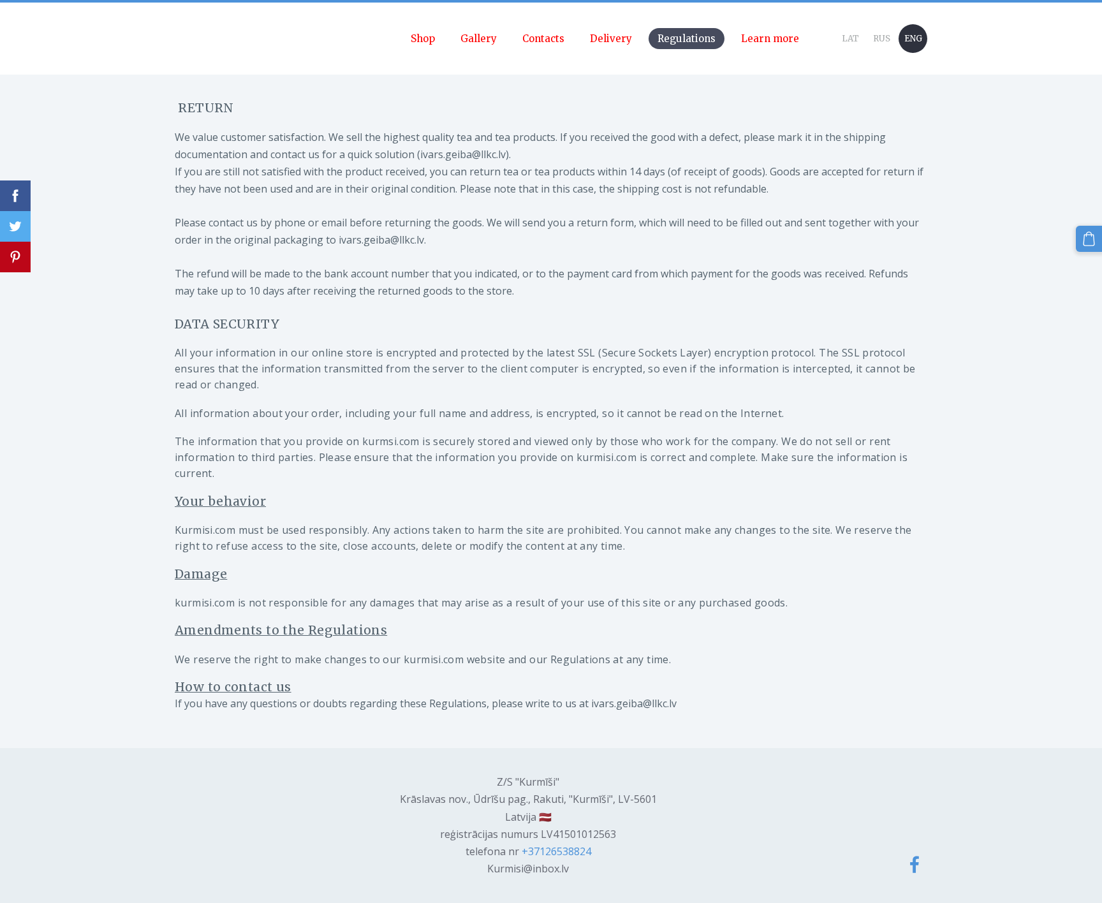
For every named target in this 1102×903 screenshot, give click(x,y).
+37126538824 (556, 851)
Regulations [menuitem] (687, 39)
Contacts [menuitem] (543, 39)
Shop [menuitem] (423, 39)
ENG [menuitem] (913, 38)
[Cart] (1089, 239)
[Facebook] (914, 864)
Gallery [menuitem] (478, 39)
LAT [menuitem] (850, 38)
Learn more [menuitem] (770, 39)
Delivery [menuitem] (611, 39)
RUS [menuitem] (881, 38)
